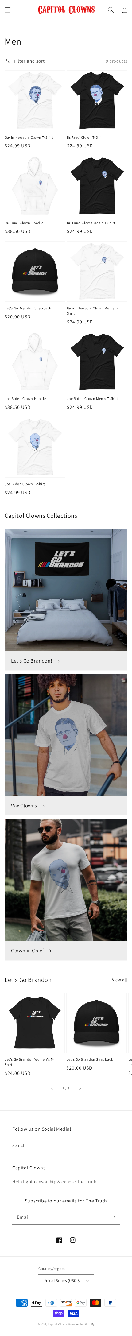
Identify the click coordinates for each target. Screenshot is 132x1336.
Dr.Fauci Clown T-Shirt (85, 137)
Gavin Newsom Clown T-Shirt (29, 137)
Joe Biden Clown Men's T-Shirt (92, 398)
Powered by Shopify (81, 1324)
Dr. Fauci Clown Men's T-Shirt (91, 222)
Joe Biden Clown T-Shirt (25, 484)
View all (119, 979)
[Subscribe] (113, 1217)
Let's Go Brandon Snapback (28, 308)
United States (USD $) (62, 1280)
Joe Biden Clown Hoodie (25, 398)
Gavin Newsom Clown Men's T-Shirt (92, 311)
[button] (7, 10)
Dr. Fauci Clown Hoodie (24, 222)
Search (19, 1145)
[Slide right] (80, 1088)
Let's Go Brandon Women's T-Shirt (29, 1062)
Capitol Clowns (58, 1324)
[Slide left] (52, 1088)
